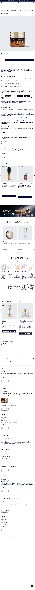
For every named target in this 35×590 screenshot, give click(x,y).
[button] (4, 400)
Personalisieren (8, 96)
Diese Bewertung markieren (4, 410)
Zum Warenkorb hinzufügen (9, 196)
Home (2, 7)
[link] (10, 238)
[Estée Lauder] (17, 2)
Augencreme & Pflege (11, 7)
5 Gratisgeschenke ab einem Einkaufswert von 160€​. (17, 0)
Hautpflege (5, 7)
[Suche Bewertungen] (33, 359)
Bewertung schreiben (17, 346)
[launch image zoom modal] (33, 50)
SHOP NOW (5, 249)
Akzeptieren (26, 96)
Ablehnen (20, 96)
